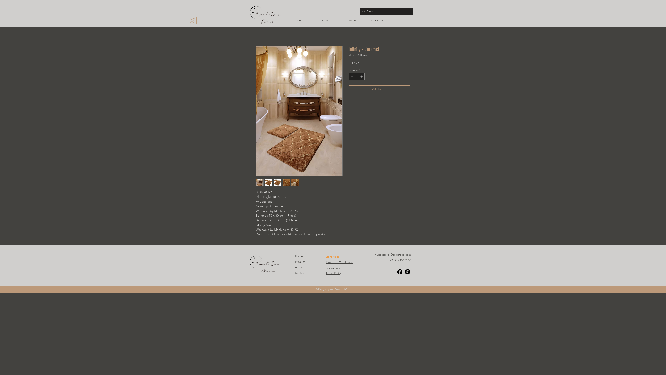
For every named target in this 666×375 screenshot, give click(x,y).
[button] (409, 20)
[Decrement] (351, 76)
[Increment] (362, 76)
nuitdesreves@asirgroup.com (393, 254)
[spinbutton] (356, 76)
